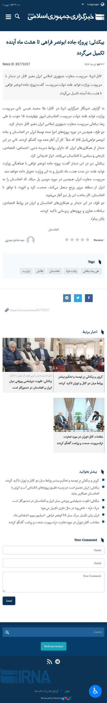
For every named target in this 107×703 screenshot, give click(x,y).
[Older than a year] (79, 413)
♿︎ (95, 690)
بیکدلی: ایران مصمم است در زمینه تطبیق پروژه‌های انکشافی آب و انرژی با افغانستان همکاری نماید (55, 548)
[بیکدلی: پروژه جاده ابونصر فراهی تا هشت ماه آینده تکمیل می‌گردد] (53, 98)
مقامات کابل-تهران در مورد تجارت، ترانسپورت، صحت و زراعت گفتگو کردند (54, 580)
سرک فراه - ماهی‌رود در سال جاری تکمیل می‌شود (70, 565)
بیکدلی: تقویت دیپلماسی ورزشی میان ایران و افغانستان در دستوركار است (55, 558)
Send (9, 658)
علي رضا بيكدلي (91, 328)
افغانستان (54, 287)
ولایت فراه (71, 328)
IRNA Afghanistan (61, 17)
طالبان (40, 328)
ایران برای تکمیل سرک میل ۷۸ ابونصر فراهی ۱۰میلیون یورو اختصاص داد (56, 572)
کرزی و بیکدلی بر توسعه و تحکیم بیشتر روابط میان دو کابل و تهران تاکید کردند (52, 538)
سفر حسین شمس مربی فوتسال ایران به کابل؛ (30, 433)
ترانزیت (26, 328)
